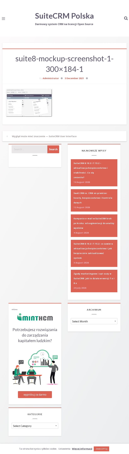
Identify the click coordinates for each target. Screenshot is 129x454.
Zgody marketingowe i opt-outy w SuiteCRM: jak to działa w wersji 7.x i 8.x (94, 278)
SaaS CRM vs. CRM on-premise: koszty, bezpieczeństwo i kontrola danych (93, 198)
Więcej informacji (82, 448)
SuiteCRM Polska (64, 15)
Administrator (51, 78)
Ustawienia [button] (64, 448)
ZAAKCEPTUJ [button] (101, 448)
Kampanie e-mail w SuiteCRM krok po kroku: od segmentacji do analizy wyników (94, 223)
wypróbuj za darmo (35, 394)
